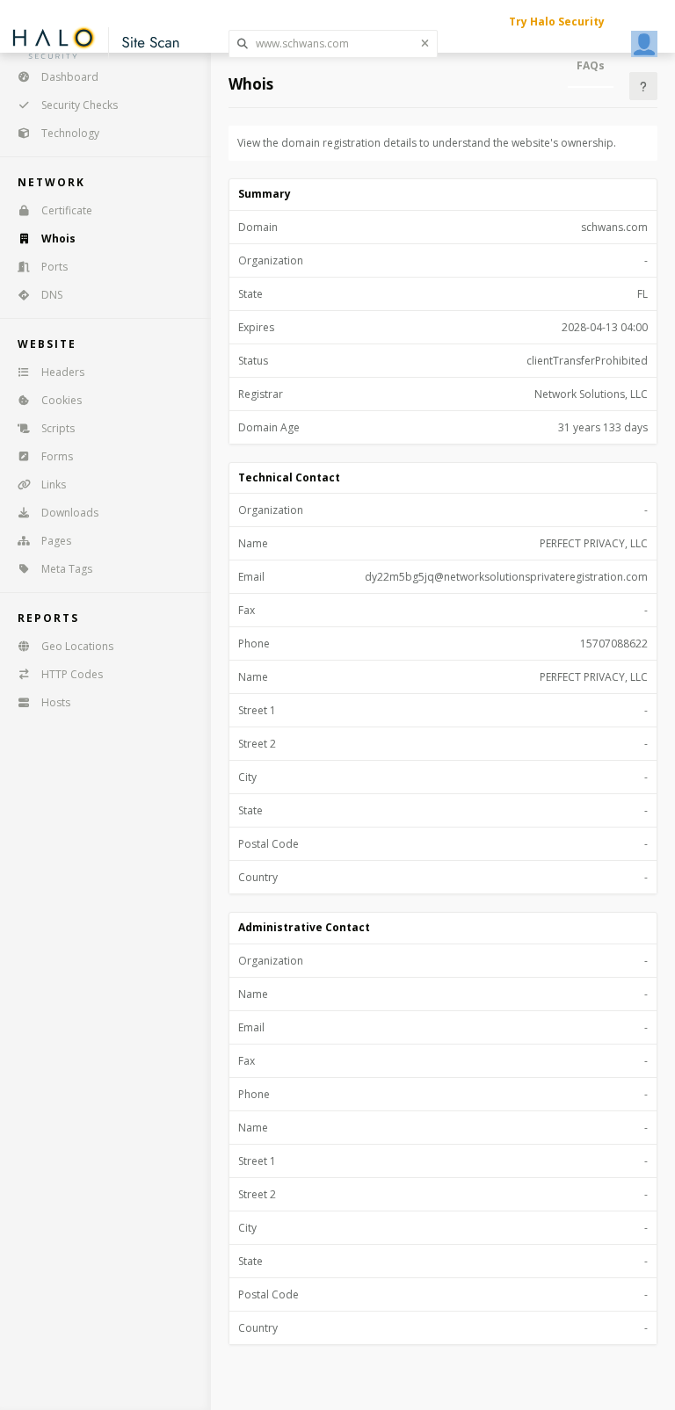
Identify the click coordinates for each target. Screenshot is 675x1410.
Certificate (66, 210)
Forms (57, 456)
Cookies (61, 400)
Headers (62, 372)
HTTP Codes (72, 674)
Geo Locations (77, 646)
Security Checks (79, 105)
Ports (54, 266)
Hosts (55, 702)
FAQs (591, 65)
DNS (51, 294)
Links (53, 484)
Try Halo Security (557, 21)
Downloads (69, 512)
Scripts (58, 428)
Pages (56, 540)
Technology (70, 133)
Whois (58, 238)
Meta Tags (66, 568)
